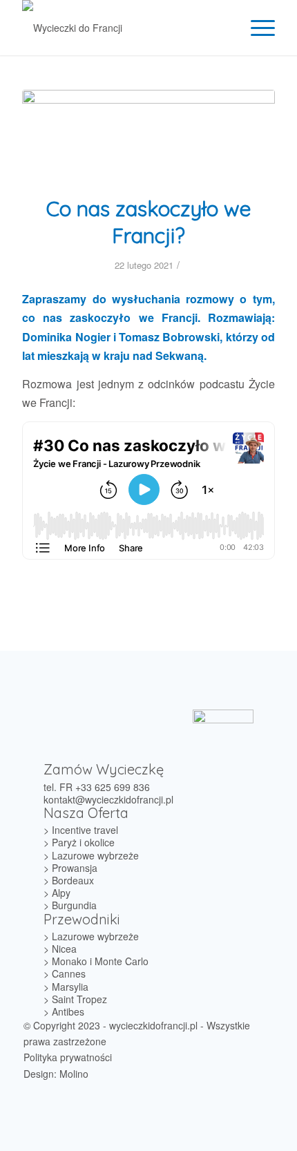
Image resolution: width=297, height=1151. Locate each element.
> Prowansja (70, 868)
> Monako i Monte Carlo (96, 961)
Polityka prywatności (67, 1057)
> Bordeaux (69, 880)
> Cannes (65, 973)
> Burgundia (70, 905)
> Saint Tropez (75, 999)
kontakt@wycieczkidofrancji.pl (108, 799)
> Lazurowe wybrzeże (91, 855)
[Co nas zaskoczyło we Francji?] (148, 134)
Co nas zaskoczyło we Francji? (148, 222)
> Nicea (60, 948)
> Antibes (64, 1011)
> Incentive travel (81, 830)
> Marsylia (66, 986)
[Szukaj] (223, 27)
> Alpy (57, 893)
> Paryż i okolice (79, 842)
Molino (73, 1074)
